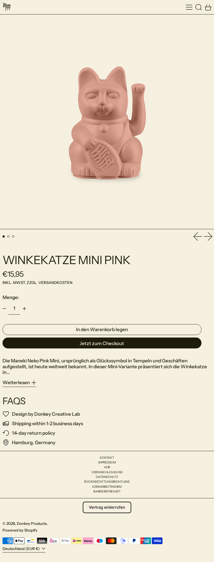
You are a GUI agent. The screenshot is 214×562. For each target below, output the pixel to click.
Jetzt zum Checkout (102, 343)
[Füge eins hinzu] (24, 308)
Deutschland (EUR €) (22, 548)
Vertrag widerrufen (107, 507)
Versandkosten (55, 282)
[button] (198, 7)
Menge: (11, 297)
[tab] (4, 236)
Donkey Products (32, 523)
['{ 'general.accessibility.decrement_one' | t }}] (4, 308)
